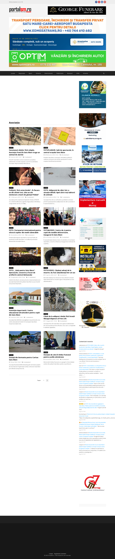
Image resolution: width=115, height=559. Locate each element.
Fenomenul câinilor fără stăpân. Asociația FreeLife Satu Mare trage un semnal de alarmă (24, 152)
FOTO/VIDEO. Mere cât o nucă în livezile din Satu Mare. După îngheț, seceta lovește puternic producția (91, 347)
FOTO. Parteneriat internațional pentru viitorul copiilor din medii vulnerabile (25, 231)
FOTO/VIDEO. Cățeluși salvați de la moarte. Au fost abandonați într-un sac (59, 271)
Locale (13, 73)
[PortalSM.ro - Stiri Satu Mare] (20, 12)
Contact (51, 553)
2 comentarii (65, 237)
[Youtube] (105, 2)
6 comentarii (63, 275)
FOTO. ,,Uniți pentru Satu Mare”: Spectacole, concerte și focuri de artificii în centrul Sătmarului (22, 272)
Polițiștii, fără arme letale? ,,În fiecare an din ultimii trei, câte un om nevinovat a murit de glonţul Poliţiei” (24, 192)
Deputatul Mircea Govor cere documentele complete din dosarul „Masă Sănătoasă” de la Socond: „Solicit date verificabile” (92, 424)
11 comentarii (32, 277)
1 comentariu (66, 197)
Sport (30, 73)
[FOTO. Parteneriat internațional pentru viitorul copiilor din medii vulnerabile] (25, 216)
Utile (77, 73)
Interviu (85, 73)
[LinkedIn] (102, 2)
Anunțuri (70, 73)
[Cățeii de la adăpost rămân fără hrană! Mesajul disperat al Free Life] (59, 299)
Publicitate (60, 73)
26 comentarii (65, 155)
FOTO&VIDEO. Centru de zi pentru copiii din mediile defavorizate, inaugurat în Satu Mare (57, 232)
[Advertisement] (42, 98)
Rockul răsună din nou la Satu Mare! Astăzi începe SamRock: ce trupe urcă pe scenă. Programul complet (92, 381)
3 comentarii (28, 157)
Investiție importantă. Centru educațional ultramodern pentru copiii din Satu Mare (24, 312)
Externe (38, 73)
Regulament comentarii (60, 553)
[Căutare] (104, 73)
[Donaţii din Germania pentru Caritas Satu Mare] (25, 342)
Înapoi (39, 380)
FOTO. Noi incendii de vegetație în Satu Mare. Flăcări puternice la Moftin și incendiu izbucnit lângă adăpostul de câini (92, 405)
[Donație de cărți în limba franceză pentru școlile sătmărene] (59, 340)
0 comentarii (30, 235)
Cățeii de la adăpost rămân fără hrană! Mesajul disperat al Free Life (59, 317)
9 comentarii (63, 321)
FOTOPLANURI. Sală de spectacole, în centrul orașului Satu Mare (59, 151)
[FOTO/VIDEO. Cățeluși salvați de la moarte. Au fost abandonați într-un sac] (59, 256)
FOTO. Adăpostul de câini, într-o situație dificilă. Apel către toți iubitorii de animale (59, 192)
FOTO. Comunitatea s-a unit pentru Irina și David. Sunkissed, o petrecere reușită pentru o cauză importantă (91, 355)
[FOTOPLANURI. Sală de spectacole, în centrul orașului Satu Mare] (59, 136)
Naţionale (22, 73)
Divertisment (49, 73)
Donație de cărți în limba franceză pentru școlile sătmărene (57, 356)
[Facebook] (96, 2)
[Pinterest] (99, 2)
